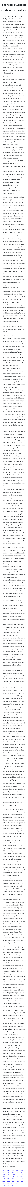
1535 (8, 1174)
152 (18, 1172)
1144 (4, 1185)
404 (18, 1181)
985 (22, 1174)
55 (21, 1176)
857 (13, 1181)
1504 (4, 1176)
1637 (8, 1172)
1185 (21, 1170)
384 (22, 1181)
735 (3, 1172)
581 (3, 1170)
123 (8, 1185)
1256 (13, 1178)
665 (13, 1170)
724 (8, 1183)
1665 (4, 1181)
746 (18, 1178)
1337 (13, 1174)
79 (17, 1176)
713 (18, 1174)
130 (12, 1183)
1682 (22, 1178)
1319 (4, 1174)
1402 (13, 1176)
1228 (8, 1170)
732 (3, 1183)
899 (22, 1172)
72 (12, 1185)
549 (21, 1183)
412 (8, 1176)
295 (16, 1183)
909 (8, 1178)
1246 (8, 1181)
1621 (13, 1172)
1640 (4, 1178)
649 (17, 1170)
